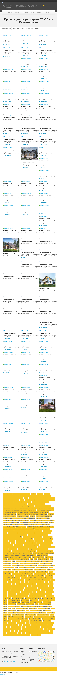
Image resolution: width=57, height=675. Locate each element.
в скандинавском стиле (24, 512)
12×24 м (44, 565)
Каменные (22, 651)
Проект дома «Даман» (27, 264)
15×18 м (50, 575)
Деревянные (22, 656)
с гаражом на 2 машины (18, 524)
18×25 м (31, 588)
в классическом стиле (41, 510)
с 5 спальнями (26, 520)
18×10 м (16, 586)
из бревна (26, 498)
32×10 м (39, 618)
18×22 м (18, 588)
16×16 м (22, 579)
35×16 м (44, 620)
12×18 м (17, 565)
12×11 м (37, 563)
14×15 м (42, 571)
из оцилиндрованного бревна (35, 498)
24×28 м (5, 608)
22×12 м (52, 598)
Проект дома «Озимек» (45, 106)
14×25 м (35, 573)
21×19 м (13, 598)
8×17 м (5, 631)
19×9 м (34, 592)
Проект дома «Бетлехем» (45, 459)
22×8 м (49, 600)
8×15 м (49, 629)
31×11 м (26, 618)
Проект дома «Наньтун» (45, 437)
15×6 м (31, 577)
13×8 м (12, 571)
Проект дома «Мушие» (27, 96)
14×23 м (26, 573)
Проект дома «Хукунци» (9, 117)
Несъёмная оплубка (32, 660)
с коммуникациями (45, 524)
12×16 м (9, 565)
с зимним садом (38, 524)
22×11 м (48, 598)
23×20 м (49, 602)
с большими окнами (24, 522)
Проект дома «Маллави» (27, 252)
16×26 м (14, 581)
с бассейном (11, 522)
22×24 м (40, 600)
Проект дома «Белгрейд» (27, 311)
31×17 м (30, 618)
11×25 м (9, 563)
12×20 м (26, 565)
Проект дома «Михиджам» (46, 96)
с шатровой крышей (30, 506)
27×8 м (26, 614)
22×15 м (14, 600)
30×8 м (14, 618)
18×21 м (13, 588)
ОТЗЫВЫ (39, 12)
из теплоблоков (24, 496)
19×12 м (21, 590)
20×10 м (38, 592)
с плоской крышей (17, 502)
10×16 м (42, 557)
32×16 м (52, 618)
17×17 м (17, 584)
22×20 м (27, 600)
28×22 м (9, 616)
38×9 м (27, 622)
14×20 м (13, 573)
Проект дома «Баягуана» (45, 208)
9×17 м (39, 633)
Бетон (31, 662)
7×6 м (16, 629)
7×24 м (9, 629)
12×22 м (35, 565)
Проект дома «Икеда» (44, 61)
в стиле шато (32, 516)
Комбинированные (24, 662)
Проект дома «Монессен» (27, 447)
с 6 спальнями (33, 520)
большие (44, 530)
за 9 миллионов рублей (28, 538)
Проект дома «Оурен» (44, 38)
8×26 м (36, 631)
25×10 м (17, 608)
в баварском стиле (15, 508)
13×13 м (33, 567)
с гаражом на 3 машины (29, 524)
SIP (30, 654)
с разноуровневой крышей (9, 506)
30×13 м (9, 618)
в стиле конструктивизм (28, 514)
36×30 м (14, 622)
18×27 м (39, 588)
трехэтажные (45, 549)
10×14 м (33, 557)
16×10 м (46, 577)
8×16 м (53, 629)
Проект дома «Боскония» (27, 61)
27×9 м (30, 614)
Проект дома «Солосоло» (10, 311)
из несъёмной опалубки (45, 500)
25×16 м (44, 608)
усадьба (53, 547)
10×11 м (20, 557)
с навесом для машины (48, 526)
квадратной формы (49, 551)
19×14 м (29, 590)
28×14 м (47, 614)
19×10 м (12, 590)
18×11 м (21, 586)
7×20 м (46, 627)
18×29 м (44, 588)
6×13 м (51, 622)
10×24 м (27, 559)
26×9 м (35, 612)
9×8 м (35, 635)
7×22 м (5, 629)
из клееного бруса (47, 496)
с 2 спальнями (6, 520)
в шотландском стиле (8, 518)
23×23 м (14, 604)
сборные (21, 545)
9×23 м (13, 635)
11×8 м (25, 563)
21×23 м (26, 598)
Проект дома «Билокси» (9, 253)
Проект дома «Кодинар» (45, 390)
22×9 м (52, 600)
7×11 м (12, 627)
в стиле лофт (35, 514)
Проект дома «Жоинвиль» (9, 426)
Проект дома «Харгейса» (27, 38)
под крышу (6, 545)
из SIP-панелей (28, 500)
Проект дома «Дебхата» (9, 459)
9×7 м (32, 635)
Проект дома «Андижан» (45, 426)
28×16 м (51, 614)
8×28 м (40, 631)
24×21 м (40, 606)
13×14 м (37, 567)
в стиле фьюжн (26, 516)
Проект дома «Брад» (44, 183)
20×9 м (22, 596)
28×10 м (34, 614)
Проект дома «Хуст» (8, 106)
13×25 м (35, 569)
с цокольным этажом (15, 530)
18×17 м (46, 586)
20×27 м (10, 596)
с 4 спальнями (19, 520)
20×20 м (32, 594)
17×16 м (13, 584)
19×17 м (42, 590)
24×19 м (31, 606)
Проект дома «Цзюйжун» (9, 38)
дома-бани (6, 541)
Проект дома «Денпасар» (9, 355)
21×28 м (35, 598)
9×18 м (43, 633)
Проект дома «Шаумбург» (9, 71)
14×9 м (12, 575)
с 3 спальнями (13, 520)
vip (38, 547)
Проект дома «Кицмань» (9, 472)
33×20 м (18, 620)
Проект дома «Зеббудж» (27, 196)
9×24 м (17, 635)
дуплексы (20, 549)
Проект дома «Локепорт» (45, 173)
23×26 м (18, 604)
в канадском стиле (39, 518)
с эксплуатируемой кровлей (20, 506)
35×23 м (5, 622)
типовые (45, 545)
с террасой (37, 528)
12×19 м (22, 565)
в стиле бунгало (7, 514)
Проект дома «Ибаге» (8, 299)
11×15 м (17, 561)
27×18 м (17, 614)
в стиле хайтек (23, 518)
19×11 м (17, 590)
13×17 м (50, 567)
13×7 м (9, 571)
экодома (10, 547)
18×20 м (9, 588)
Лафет (22, 661)
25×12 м (26, 608)
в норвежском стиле (7, 512)
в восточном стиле (32, 508)
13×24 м (31, 569)
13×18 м (5, 569)
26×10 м (31, 610)
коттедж (10, 549)
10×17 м (46, 557)
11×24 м (5, 563)
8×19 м (12, 631)
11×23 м (51, 561)
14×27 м (44, 573)
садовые (25, 545)
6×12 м (47, 622)
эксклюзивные (22, 547)
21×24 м (31, 598)
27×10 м (40, 612)
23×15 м (27, 602)
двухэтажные (39, 549)
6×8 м (51, 624)
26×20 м (14, 612)
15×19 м (5, 577)
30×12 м (5, 618)
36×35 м (23, 622)
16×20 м (39, 579)
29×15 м (26, 616)
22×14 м (9, 600)
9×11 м (15, 633)
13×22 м (22, 569)
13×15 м (42, 567)
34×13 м (27, 620)
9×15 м (31, 633)
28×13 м (43, 614)
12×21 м (31, 565)
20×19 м (27, 594)
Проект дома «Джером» (27, 355)
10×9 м (43, 559)
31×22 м (35, 618)
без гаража (51, 522)
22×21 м (31, 600)
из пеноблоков (47, 493)
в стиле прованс (7, 516)
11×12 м (5, 561)
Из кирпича (23, 654)
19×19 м (51, 590)
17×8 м (9, 586)
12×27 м (52, 565)
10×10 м (16, 557)
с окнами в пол (6, 528)
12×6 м (5, 567)
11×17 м (25, 561)
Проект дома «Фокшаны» (9, 208)
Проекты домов (16, 28)
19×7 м (27, 592)
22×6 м (45, 600)
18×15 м (38, 586)
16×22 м (48, 579)
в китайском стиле (32, 510)
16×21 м (43, 579)
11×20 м (38, 561)
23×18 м (40, 602)
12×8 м (12, 567)
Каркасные (32, 653)
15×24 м (27, 577)
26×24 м (23, 612)
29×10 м (18, 616)
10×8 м (39, 559)
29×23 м (40, 616)
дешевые (32, 532)
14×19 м (9, 573)
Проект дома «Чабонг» (27, 472)
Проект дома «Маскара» (27, 139)
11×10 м (47, 559)
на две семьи (29, 543)
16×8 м (30, 581)
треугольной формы (7, 551)
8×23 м (24, 631)
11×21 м (42, 561)
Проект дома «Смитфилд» (28, 128)
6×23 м (40, 624)
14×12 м (29, 571)
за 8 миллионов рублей (18, 538)
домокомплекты (12, 541)
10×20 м (9, 559)
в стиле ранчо (19, 516)
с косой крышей (31, 504)
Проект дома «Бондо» (27, 484)
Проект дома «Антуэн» (45, 230)
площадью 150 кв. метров (20, 555)
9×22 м (9, 635)
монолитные (37, 500)
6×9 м (5, 627)
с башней (17, 522)
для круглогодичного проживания (10, 534)
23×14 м (22, 602)
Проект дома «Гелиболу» (45, 241)
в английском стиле (47, 506)
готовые (24, 532)
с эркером (22, 530)
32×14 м (48, 618)
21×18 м (9, 598)
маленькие (50, 541)
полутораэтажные (32, 549)
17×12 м (46, 581)
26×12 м (40, 610)
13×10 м (20, 567)
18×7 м (52, 588)
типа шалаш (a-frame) (49, 538)
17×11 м (42, 581)
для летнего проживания (22, 534)
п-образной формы (15, 551)
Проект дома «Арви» (44, 288)
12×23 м (39, 565)
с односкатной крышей (26, 502)
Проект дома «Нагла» (8, 276)
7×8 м (23, 629)
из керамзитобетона (7, 496)
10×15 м (38, 557)
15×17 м (46, 575)
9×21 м (5, 635)
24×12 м (49, 604)
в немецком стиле (49, 510)
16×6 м (22, 581)
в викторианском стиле (24, 508)
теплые (41, 545)
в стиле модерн (51, 514)
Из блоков (23, 653)
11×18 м (30, 561)
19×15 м (34, 590)
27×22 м (22, 614)
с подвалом (27, 528)
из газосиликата (40, 493)
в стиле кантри (19, 514)
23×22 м (9, 604)
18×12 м (25, 586)
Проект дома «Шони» (44, 218)
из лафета (53, 498)
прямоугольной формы (8, 553)
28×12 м (38, 614)
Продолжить (2, 674)
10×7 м (35, 559)
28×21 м (5, 616)
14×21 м (18, 573)
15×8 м (39, 577)
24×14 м (9, 606)
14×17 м (50, 571)
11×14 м (13, 561)
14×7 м (5, 575)
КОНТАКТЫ (46, 12)
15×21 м (13, 577)
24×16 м (18, 606)
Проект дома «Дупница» (9, 196)
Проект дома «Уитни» (26, 241)
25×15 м (39, 608)
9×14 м (27, 633)
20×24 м (50, 594)
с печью (22, 528)
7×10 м (8, 627)
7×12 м (16, 627)
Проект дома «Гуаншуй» (45, 117)
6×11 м (44, 622)
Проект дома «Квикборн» (9, 333)
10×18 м (51, 557)
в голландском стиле (41, 508)
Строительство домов (6, 28)
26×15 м (49, 610)
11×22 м (47, 561)
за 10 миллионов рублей (39, 538)
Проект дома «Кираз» (44, 472)
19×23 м (18, 592)
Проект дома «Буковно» (45, 355)
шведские (5, 547)
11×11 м (51, 559)
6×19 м (24, 624)
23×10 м (5, 602)
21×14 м (43, 596)
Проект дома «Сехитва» (45, 344)
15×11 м (21, 575)
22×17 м (22, 600)
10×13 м (29, 557)
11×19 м (34, 561)
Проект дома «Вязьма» (27, 230)
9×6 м (28, 635)
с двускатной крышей (44, 502)
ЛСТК (33, 500)
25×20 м (5, 610)
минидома (13, 543)
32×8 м (5, 620)
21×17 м (5, 598)
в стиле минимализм (43, 514)
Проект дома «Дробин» (27, 106)
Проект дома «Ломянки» (27, 344)
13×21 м (18, 569)
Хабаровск (9, 660)
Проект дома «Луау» (44, 299)
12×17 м (13, 565)
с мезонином (35, 526)
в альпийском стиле (38, 506)
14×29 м (48, 573)
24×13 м (5, 606)
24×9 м (13, 608)
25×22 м (10, 610)
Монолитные (31, 657)
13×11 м (24, 567)
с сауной (32, 528)
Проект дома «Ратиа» (26, 367)
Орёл (10, 661)
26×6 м (31, 612)
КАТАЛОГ (17, 12)
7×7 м (20, 629)
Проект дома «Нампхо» (45, 447)
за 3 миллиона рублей (17, 536)
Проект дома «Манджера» (45, 322)
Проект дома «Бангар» (44, 333)
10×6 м (31, 559)
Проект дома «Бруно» (44, 161)
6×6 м (44, 624)
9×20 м (50, 633)
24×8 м (9, 608)
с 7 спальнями (39, 520)
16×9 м (34, 581)
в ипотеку (5, 532)
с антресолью (45, 520)
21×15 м (47, 596)
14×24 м (31, 573)
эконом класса (15, 547)
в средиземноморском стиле (35, 512)
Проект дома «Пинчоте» (27, 50)
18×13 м (29, 586)
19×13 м (25, 590)
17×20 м (30, 584)
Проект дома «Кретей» (45, 377)
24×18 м (27, 606)
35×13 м (36, 620)
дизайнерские (37, 532)
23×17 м (36, 602)
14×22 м (22, 573)
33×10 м (9, 620)
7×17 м (35, 627)
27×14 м (52, 612)
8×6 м (48, 631)
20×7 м (14, 596)
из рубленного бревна (46, 498)
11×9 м (29, 563)
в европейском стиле (15, 510)
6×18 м (20, 624)
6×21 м (32, 624)
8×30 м (44, 631)
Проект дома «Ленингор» (27, 276)
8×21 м (20, 631)
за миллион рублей (44, 534)
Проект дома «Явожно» (27, 84)
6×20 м (28, 624)
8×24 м (28, 631)
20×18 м (23, 594)
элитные (27, 547)
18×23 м (22, 588)
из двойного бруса (19, 498)
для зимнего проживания (46, 532)
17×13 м (50, 581)
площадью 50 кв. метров (49, 553)
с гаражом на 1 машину (8, 524)
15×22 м (18, 577)
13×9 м (16, 571)
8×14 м (45, 629)
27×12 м (48, 612)
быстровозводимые (15, 500)
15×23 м (22, 577)
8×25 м (32, 631)
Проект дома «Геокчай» (27, 390)
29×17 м (35, 616)
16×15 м (18, 579)
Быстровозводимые (32, 651)
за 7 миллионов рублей (8, 538)
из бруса (41, 496)
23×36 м (32, 604)
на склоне (23, 553)
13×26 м (40, 569)
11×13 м (9, 561)
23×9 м (36, 604)
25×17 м (48, 608)
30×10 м (48, 616)
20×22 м (41, 594)
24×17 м (22, 606)
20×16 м (14, 594)
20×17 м (18, 594)
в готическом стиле (50, 508)
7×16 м (31, 627)
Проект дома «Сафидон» (9, 150)
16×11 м (51, 577)
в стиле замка (13, 514)
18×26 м (35, 588)
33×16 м (13, 620)
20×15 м (9, 594)
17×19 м (25, 584)
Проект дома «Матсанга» (27, 162)
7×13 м (19, 627)
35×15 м (40, 620)
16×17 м (26, 579)
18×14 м (33, 586)
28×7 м (13, 616)
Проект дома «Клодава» (45, 139)
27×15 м (5, 614)
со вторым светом (28, 530)
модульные (18, 543)
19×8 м (30, 592)
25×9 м (27, 610)
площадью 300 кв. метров (9, 557)
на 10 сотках (40, 553)
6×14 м (5, 624)
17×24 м (47, 584)
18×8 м (5, 590)
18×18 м (50, 586)
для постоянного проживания (33, 534)
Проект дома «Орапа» (44, 484)
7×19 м (42, 627)
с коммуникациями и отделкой (9, 526)
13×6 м (5, 571)
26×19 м (9, 612)
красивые (41, 541)
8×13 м (41, 629)
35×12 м (31, 620)
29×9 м (44, 616)
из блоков (10, 493)
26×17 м (5, 612)
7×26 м (12, 629)
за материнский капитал (20, 541)
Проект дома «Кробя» (44, 367)
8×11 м (34, 629)
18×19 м (5, 588)
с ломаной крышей (35, 502)
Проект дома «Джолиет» (45, 50)
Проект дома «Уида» (44, 414)
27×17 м (13, 614)
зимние (27, 541)
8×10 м (30, 629)
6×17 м (16, 624)
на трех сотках (29, 553)
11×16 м (21, 561)
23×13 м (18, 602)
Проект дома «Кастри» (45, 128)
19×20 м (5, 592)
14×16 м (46, 571)
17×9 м (13, 586)
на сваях (34, 543)
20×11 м (43, 592)
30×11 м (52, 616)
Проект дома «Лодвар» (27, 333)
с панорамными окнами (15, 528)
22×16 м (18, 600)
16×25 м (9, 581)
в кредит (9, 532)
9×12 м (19, 633)
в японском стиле (16, 518)
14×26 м (40, 573)
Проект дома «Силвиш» (45, 252)
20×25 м (5, 596)
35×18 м (49, 620)
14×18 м (5, 573)
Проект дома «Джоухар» (27, 71)
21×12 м (34, 596)
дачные (28, 532)
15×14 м (33, 575)
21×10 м (26, 596)
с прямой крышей (7, 504)
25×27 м (14, 610)
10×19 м (5, 559)
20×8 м (18, 596)
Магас (7, 661)
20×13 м (52, 592)
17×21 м (34, 584)
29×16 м (31, 616)
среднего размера (31, 545)
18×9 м (8, 590)
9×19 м (46, 633)
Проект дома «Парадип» (9, 390)
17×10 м (38, 581)
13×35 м (53, 569)
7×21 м (50, 627)
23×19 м (44, 602)
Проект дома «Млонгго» (27, 459)
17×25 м (51, 584)
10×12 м (25, 557)
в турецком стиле (39, 516)
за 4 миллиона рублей (27, 536)
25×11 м (22, 608)
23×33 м (27, 604)
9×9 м (39, 635)
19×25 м (22, 592)
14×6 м (53, 573)
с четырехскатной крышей (8, 502)
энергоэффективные (33, 547)
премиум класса (43, 547)
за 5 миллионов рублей (37, 536)
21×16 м (52, 596)
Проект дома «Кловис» (27, 208)
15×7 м (35, 577)
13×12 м (29, 567)
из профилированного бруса (9, 498)
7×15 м (27, 627)
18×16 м (42, 586)
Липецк (13, 661)
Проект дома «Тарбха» (27, 183)
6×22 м (36, 624)
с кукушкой (24, 526)
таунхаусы (15, 549)
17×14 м (5, 584)
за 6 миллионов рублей (47, 536)
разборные (16, 545)
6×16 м (12, 624)
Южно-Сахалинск (15, 660)
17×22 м (38, 584)
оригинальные (50, 543)
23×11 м (9, 602)
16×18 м (30, 579)
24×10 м (40, 604)
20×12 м (47, 592)
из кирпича (30, 496)
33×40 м (22, 620)
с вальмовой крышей (15, 504)
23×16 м (31, 602)
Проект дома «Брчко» (26, 299)
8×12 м (37, 629)
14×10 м (20, 571)
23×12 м (14, 602)
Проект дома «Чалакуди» (9, 230)
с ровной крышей (23, 504)
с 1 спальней (46, 518)
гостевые (19, 532)
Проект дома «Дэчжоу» (9, 139)
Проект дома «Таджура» (9, 96)
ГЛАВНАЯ (10, 12)
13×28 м (44, 569)
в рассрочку (14, 532)
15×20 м (9, 577)
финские (49, 545)
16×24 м (5, 581)
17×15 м (9, 584)
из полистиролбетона (16, 496)
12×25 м (48, 565)
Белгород (4, 660)
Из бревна (23, 659)
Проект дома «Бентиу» (27, 402)
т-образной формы (24, 551)
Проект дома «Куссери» (45, 71)
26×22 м (18, 612)
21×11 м (30, 596)
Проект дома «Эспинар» (45, 84)
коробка (36, 541)
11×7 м (21, 563)
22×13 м (5, 600)
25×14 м (35, 608)
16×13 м (9, 579)
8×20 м (16, 631)
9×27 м (25, 635)
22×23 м (36, 600)
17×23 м (42, 584)
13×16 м (46, 567)
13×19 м (9, 569)
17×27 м (5, 586)
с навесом (41, 526)
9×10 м (11, 633)
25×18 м (52, 608)
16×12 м (5, 579)
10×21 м (14, 559)
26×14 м (44, 610)
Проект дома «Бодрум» (9, 183)
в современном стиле (31, 518)
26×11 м (36, 610)
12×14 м (50, 563)
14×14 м (37, 571)
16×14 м (13, 579)
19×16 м (38, 590)
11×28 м (13, 563)
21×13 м (39, 596)
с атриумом (52, 520)
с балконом (6, 522)
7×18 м (38, 627)
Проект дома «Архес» (8, 447)
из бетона (52, 500)
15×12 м (25, 575)
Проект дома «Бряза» (8, 367)
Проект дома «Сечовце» (45, 196)
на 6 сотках (35, 553)
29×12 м (22, 616)
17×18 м (21, 584)
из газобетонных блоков (17, 493)
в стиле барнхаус (45, 512)
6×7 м (47, 624)
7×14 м (23, 627)
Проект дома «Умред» (26, 117)
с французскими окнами (44, 528)
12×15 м (5, 565)
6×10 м (40, 622)
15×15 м (38, 575)
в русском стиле (15, 512)
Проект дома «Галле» (8, 128)
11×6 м (17, 563)
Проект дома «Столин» (27, 426)
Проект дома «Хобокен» (45, 311)
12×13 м (45, 563)
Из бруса (22, 657)
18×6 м (48, 588)
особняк (49, 547)
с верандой (31, 522)
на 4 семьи (23, 543)
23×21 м (5, 604)
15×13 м (29, 575)
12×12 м (41, 563)
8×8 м (5, 633)
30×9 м (18, 618)
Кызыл (4, 661)
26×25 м (27, 612)
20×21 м (36, 594)
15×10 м (16, 575)
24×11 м (45, 604)
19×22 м (14, 592)
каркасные (22, 500)
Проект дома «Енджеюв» (9, 484)
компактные (32, 541)
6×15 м (9, 624)
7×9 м (26, 629)
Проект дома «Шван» (44, 150)
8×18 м (8, 631)
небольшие (39, 543)
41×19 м (36, 622)
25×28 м (18, 610)
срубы (38, 545)
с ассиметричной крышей (40, 504)
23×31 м (23, 604)
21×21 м (22, 598)
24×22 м (45, 606)
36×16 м (9, 622)
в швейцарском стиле (48, 516)
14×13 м (33, 571)
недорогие (44, 543)
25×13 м (30, 608)
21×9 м (39, 598)
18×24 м (26, 588)
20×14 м (5, 594)
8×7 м (51, 631)
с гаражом (46, 522)
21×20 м (18, 598)
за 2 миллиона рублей (8, 536)
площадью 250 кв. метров (42, 555)
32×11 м (43, 618)
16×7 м (26, 581)
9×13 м (23, 633)
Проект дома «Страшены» (45, 264)
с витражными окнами (38, 522)
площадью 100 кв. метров (9, 555)
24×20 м (36, 606)
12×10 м (33, 563)
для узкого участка (16, 553)
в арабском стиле (7, 508)
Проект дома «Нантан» (9, 344)
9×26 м (21, 635)
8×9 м (8, 633)
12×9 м (16, 567)
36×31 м (18, 622)
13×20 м (13, 569)
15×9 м (42, 577)
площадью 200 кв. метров (31, 555)
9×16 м (35, 633)
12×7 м (9, 567)
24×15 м (14, 606)
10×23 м (23, 559)
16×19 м (35, 579)
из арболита (33, 493)
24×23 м (49, 606)
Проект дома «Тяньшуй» (9, 84)
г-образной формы (32, 551)
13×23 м (26, 569)
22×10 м (43, 598)
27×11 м (44, 612)
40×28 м (31, 622)
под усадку (11, 545)
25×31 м (23, 610)
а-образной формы (40, 551)
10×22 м (18, 559)
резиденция (6, 549)
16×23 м (52, 579)
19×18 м (46, 590)
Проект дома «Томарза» (9, 402)
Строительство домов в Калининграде (9, 668)
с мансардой (29, 526)
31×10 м (22, 618)
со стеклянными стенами (37, 530)
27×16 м (9, 614)
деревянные (36, 496)
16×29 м (18, 581)
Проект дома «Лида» (8, 50)
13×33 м (48, 569)
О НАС (32, 12)
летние (45, 541)
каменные (5, 493)
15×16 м (42, 575)
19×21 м (9, 592)
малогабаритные (7, 543)
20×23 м (45, 594)
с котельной (18, 526)
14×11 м (24, 571)
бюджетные (50, 530)
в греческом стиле (7, 510)
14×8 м (8, 575)
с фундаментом (6, 530)
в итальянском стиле (24, 510)
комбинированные (7, 500)
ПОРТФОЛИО (25, 12)
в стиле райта (13, 516)
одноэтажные (25, 549)
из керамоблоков (26, 493)
